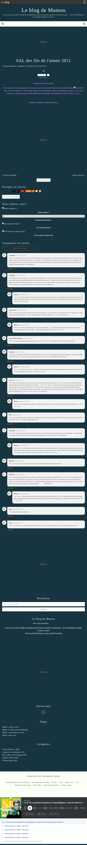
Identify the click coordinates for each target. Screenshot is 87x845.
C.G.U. (78, 782)
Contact (61, 782)
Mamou (41, 633)
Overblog (56, 776)
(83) (9, 760)
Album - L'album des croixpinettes (15, 730)
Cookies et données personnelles (51, 785)
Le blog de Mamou (44, 10)
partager (43, 814)
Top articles (54, 782)
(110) (14, 755)
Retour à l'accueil (43, 180)
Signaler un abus (69, 782)
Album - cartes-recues (10, 727)
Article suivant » (78, 175)
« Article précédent (9, 175)
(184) (10, 749)
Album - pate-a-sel (9, 735)
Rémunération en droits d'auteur (23, 785)
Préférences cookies (67, 785)
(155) (13, 752)
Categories (21, 66)
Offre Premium (37, 785)
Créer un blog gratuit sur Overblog (40, 782)
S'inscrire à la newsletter (11, 196)
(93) (10, 758)
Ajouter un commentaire (20, 248)
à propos (55, 814)
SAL (43, 71)
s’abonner (31, 814)
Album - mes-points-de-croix (13, 732)
